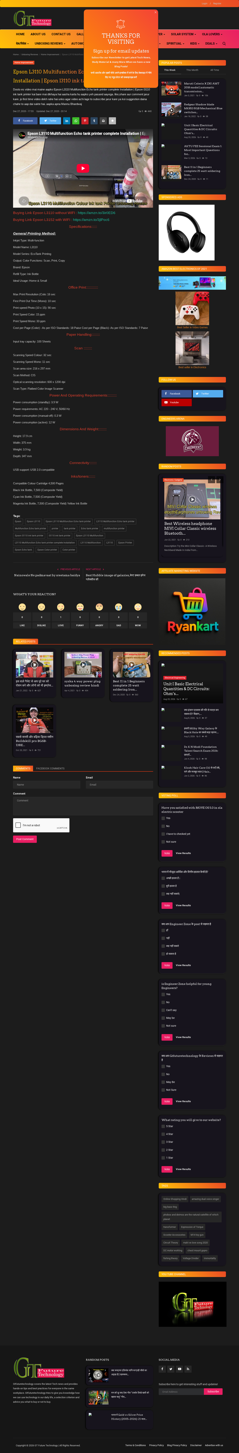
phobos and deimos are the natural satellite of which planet (190, 1217)
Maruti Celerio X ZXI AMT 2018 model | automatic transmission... (201, 87)
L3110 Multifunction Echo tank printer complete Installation (45, 542)
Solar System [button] (182, 34)
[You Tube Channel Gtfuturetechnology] (192, 1304)
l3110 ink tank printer (59, 535)
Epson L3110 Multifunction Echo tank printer (68, 521)
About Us (38, 34)
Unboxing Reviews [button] (49, 43)
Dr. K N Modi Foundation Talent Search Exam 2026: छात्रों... (201, 750)
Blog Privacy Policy (177, 1445)
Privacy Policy (156, 1445)
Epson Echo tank (23, 549)
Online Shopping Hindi (175, 1199)
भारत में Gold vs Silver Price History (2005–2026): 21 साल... (129, 1416)
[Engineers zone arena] (192, 441)
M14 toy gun (197, 1234)
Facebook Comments (50, 768)
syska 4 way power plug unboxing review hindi (82, 683)
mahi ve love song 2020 (195, 1242)
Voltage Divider (191, 1258)
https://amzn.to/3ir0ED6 (96, 213)
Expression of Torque (192, 1227)
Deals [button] (210, 43)
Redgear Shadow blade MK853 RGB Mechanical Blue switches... (203, 108)
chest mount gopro (197, 1250)
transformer (169, 1227)
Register (217, 3)
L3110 (109, 542)
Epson (18, 521)
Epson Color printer (47, 549)
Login (204, 3)
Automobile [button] (81, 43)
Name (16, 777)
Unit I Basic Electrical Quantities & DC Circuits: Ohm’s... (200, 129)
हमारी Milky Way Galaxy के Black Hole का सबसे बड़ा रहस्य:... (201, 730)
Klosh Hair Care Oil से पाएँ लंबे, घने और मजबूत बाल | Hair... (202, 769)
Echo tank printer (89, 528)
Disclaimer (196, 1445)
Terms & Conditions (135, 1445)
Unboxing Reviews (29, 54)
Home (20, 34)
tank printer (69, 528)
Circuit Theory (170, 1242)
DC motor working (172, 1250)
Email (89, 777)
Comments (23, 768)
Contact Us (61, 34)
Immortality (210, 1258)
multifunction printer (114, 528)
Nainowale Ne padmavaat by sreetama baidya (47, 575)
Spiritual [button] (174, 43)
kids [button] (194, 43)
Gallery (83, 34)
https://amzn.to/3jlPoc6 (91, 220)
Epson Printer (125, 542)
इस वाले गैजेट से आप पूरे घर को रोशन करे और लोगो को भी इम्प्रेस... (34, 683)
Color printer (69, 549)
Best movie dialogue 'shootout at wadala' (191, 526)
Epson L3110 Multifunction (89, 535)
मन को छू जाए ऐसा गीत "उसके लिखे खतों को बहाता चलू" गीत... (130, 1394)
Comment (19, 793)
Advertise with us (214, 1445)
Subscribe (213, 1391)
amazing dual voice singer (205, 1199)
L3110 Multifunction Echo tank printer (115, 521)
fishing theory (170, 1258)
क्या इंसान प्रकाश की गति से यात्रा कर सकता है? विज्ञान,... (201, 711)
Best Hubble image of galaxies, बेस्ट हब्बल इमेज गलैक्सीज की (115, 577)
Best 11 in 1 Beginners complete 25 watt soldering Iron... (129, 685)
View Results (183, 853)
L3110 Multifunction (90, 542)
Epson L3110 (33, 521)
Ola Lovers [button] (211, 34)
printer (55, 528)
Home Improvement (50, 54)
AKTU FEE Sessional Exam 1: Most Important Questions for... (203, 150)
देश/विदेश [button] (21, 43)
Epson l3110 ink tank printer (29, 535)
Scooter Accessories (174, 1234)
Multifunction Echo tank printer (30, 528)
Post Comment (25, 839)
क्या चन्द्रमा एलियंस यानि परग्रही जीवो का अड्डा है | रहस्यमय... (129, 1372)
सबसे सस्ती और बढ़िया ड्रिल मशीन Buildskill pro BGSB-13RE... (34, 741)
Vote (167, 853)
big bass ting (170, 1206)
